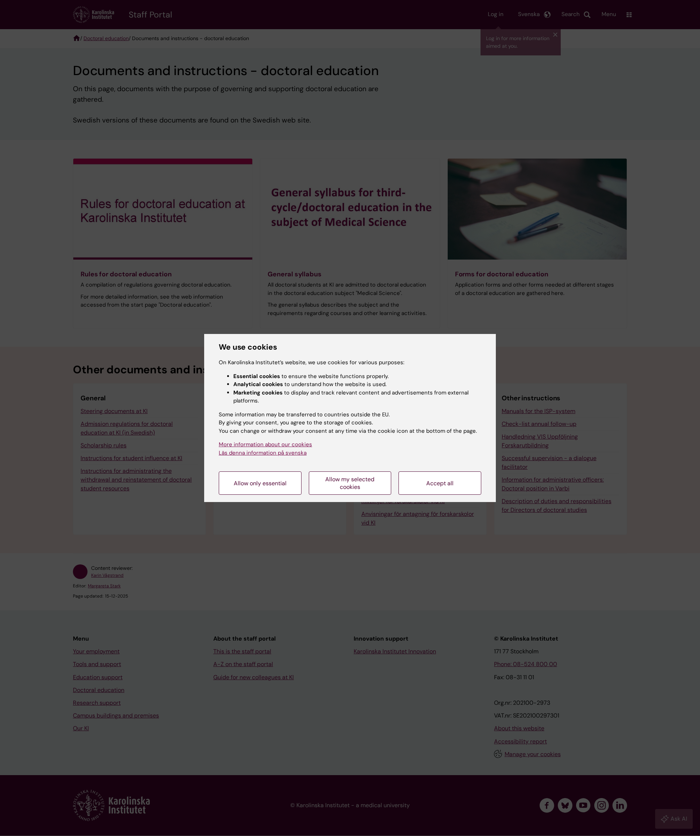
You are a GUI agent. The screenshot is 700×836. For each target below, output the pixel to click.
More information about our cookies (265, 444)
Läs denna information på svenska (263, 452)
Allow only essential (260, 483)
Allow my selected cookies (349, 483)
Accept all (440, 483)
